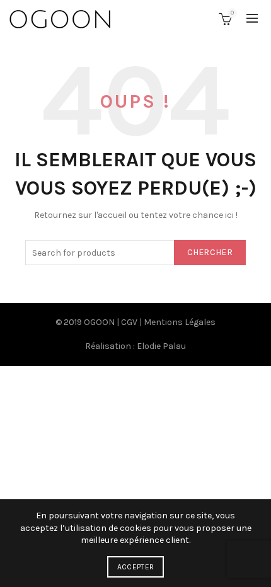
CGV (129, 322)
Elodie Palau (161, 346)
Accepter (135, 566)
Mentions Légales (180, 322)
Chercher (210, 252)
